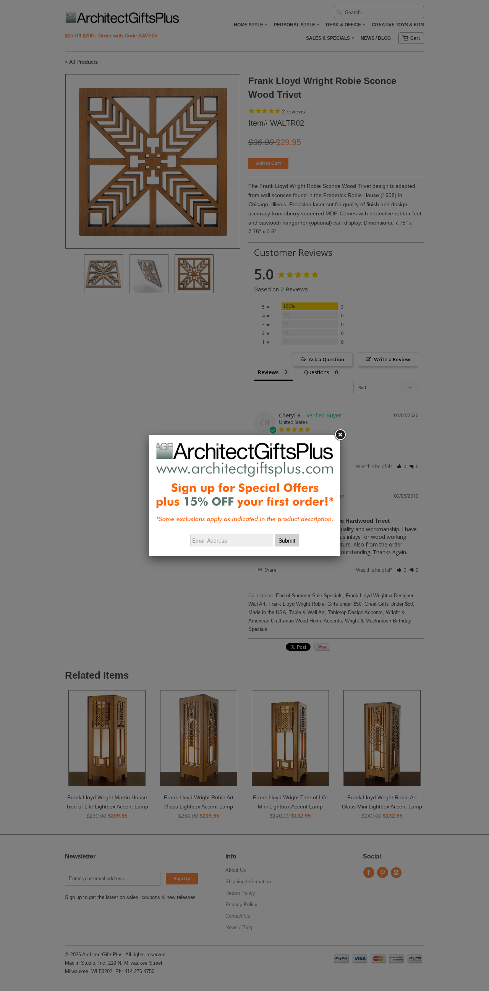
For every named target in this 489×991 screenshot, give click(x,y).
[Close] (340, 435)
